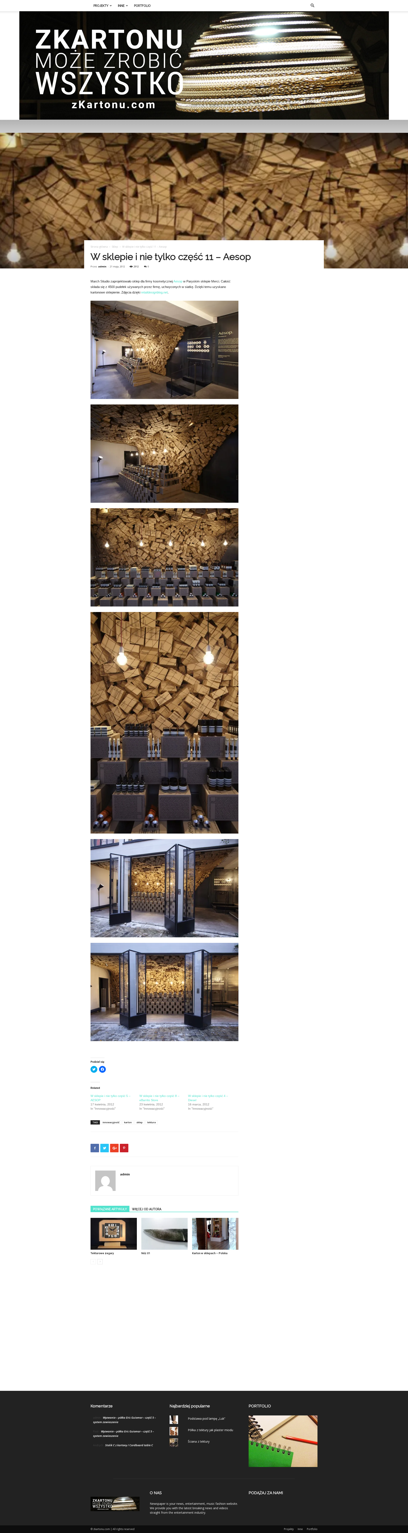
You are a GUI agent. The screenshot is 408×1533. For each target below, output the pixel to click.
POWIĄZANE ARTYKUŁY (110, 1209)
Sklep (115, 246)
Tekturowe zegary (102, 1253)
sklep (139, 1122)
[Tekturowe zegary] (114, 1234)
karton (128, 1122)
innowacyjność (111, 1122)
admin (102, 266)
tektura (151, 1122)
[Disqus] (164, 1332)
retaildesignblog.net (154, 292)
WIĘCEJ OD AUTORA (146, 1209)
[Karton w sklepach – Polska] (215, 1234)
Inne (121, 5)
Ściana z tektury (199, 1441)
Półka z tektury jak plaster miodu (210, 1430)
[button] (312, 6)
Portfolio (142, 5)
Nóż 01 (145, 1253)
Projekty (101, 5)
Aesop (177, 281)
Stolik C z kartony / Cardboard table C (129, 1445)
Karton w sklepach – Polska (209, 1253)
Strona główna (99, 246)
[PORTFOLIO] (283, 1466)
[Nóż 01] (164, 1234)
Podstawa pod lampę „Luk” (206, 1418)
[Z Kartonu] (204, 65)
